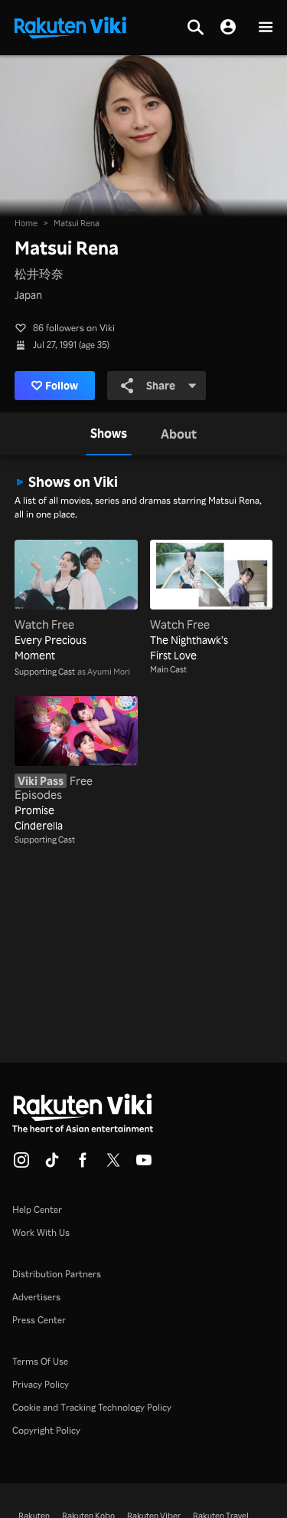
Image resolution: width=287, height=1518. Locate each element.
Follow (61, 385)
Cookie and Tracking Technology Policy (91, 1407)
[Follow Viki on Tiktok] (52, 1164)
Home (26, 223)
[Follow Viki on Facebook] (82, 1164)
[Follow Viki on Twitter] (113, 1164)
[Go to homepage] (70, 26)
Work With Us (41, 1232)
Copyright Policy (46, 1430)
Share (160, 385)
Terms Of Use (40, 1361)
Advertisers (36, 1297)
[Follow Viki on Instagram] (21, 1164)
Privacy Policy (40, 1384)
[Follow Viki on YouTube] (144, 1164)
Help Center (37, 1209)
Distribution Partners (56, 1274)
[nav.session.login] (228, 27)
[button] (265, 27)
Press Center (39, 1320)
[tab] (109, 433)
